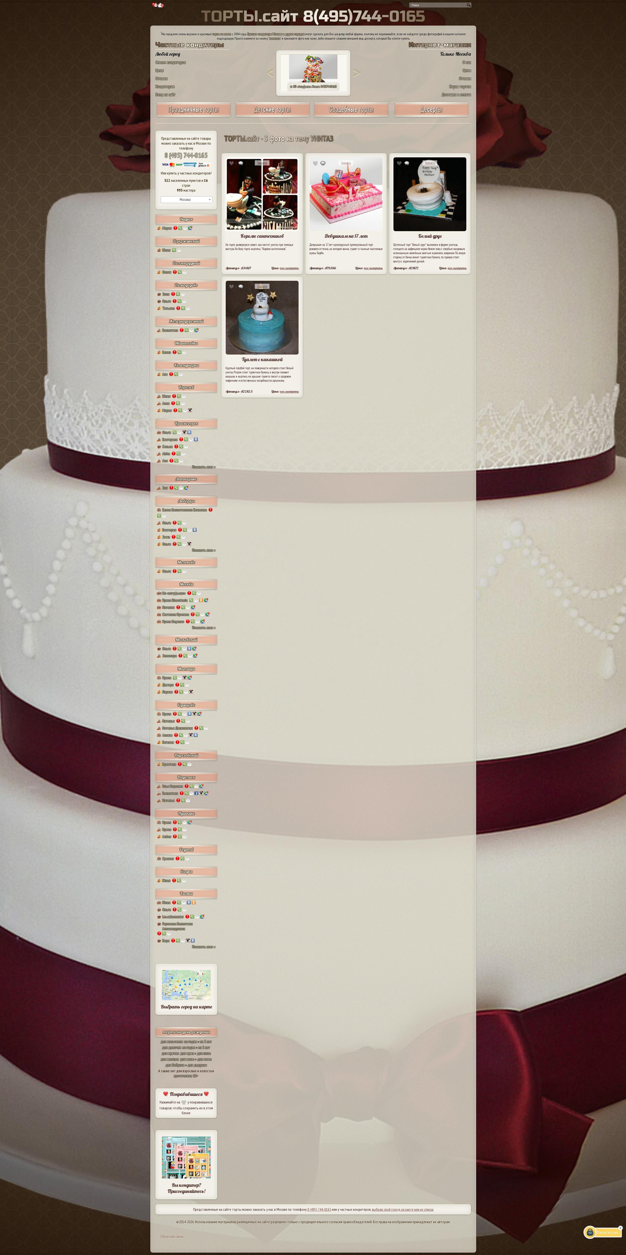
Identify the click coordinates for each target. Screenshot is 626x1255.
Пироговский (186, 755)
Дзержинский (186, 241)
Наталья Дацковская (177, 727)
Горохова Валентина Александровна (177, 926)
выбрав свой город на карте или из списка (403, 1209)
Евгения (168, 742)
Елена (166, 352)
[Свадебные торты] (351, 115)
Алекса (167, 735)
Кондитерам (165, 86)
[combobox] (186, 199)
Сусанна (168, 858)
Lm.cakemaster (173, 916)
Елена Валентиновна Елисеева (184, 509)
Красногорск (186, 423)
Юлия (166, 250)
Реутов (186, 849)
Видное (186, 219)
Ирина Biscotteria (175, 600)
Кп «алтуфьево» (174, 593)
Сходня (186, 871)
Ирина (166, 677)
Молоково (186, 562)
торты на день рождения (186, 1032)
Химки (186, 893)
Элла (165, 294)
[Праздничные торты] (193, 115)
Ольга (166, 301)
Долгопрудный (186, 263)
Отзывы (162, 78)
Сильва (167, 446)
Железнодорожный (186, 321)
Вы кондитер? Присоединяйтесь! (186, 1188)
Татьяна (168, 308)
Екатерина (170, 439)
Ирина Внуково (173, 621)
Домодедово (186, 285)
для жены (187, 1059)
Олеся (166, 272)
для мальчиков (172, 1041)
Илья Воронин (172, 786)
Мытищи (186, 668)
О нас (467, 62)
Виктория (169, 529)
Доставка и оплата (456, 94)
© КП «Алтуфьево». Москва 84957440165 (313, 86)
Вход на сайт (166, 94)
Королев (186, 387)
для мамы (204, 1059)
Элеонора (169, 655)
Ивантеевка (186, 343)
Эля (165, 487)
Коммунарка (186, 365)
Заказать (262, 163)
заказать (274, 38)
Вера (165, 940)
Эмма (166, 536)
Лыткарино (186, 479)
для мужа (187, 1053)
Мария (167, 228)
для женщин (170, 1059)
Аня (165, 460)
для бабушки (175, 1064)
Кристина (169, 764)
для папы (204, 1053)
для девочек (171, 1047)
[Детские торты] (272, 115)
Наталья (168, 720)
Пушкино (186, 813)
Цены (160, 70)
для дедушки (197, 1064)
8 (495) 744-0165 (186, 155)
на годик (190, 1041)
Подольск (186, 777)
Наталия (168, 607)
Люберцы (186, 501)
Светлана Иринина (175, 614)
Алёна (166, 836)
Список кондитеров (171, 62)
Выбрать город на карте (186, 1007)
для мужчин (170, 1053)
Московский (186, 639)
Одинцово (186, 705)
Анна (165, 403)
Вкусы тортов (460, 86)
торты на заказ (221, 34)
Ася (165, 374)
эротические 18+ (186, 1075)
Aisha (166, 453)
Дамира (168, 684)
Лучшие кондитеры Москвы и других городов (275, 34)
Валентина (170, 330)
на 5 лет (206, 1041)
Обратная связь (172, 1236)
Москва (186, 584)
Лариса (167, 691)
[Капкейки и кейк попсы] (431, 115)
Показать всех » (203, 466)
